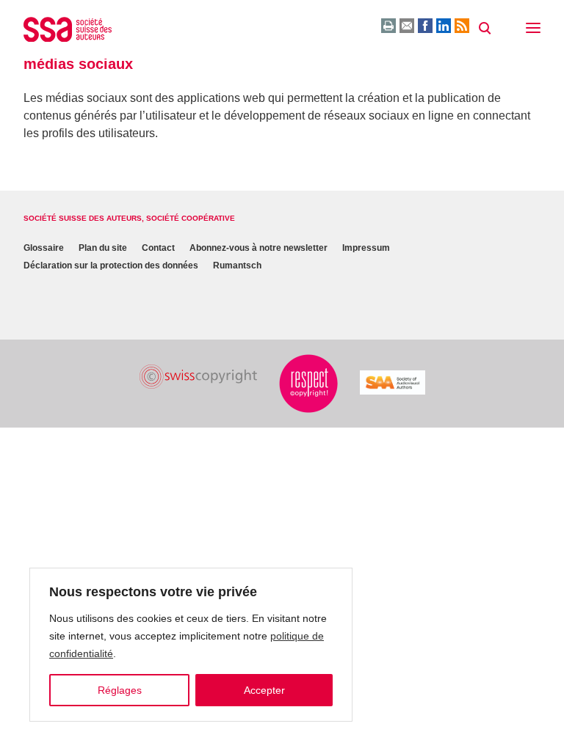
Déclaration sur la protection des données (111, 265)
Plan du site (103, 248)
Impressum (366, 248)
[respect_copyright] (308, 383)
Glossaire (44, 248)
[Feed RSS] (462, 26)
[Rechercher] (484, 28)
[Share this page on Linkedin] (443, 26)
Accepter (264, 690)
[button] (533, 29)
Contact (158, 248)
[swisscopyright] (198, 376)
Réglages (120, 690)
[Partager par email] (407, 26)
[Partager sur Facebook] (425, 26)
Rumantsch (237, 265)
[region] (190, 645)
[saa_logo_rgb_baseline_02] (392, 382)
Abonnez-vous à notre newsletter (258, 248)
